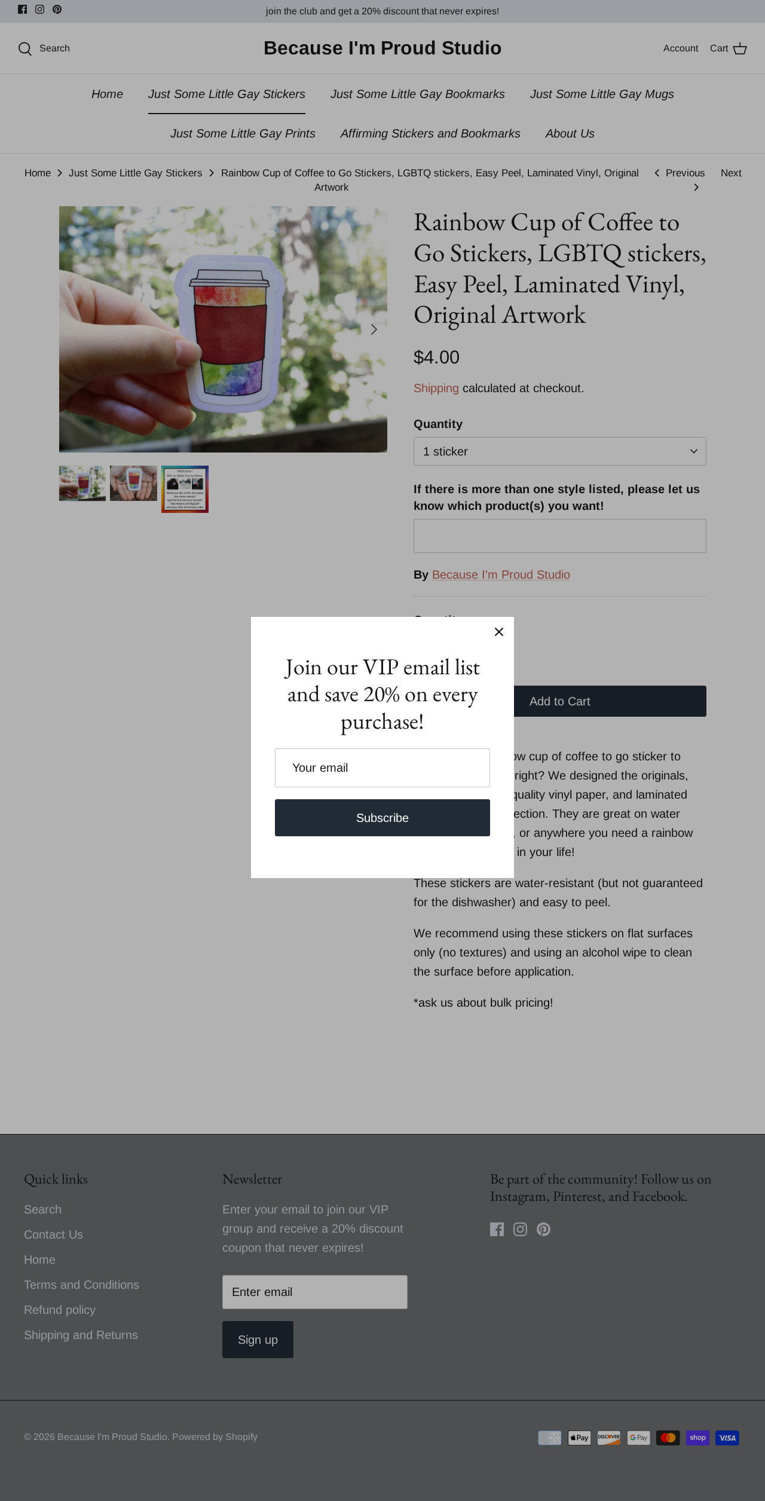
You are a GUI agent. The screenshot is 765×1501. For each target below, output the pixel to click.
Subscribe (382, 817)
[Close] (499, 632)
